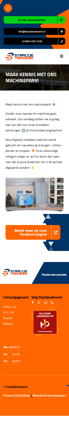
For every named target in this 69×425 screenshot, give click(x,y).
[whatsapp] (39, 302)
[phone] (52, 302)
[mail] (45, 302)
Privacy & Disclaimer (16, 395)
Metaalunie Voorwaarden (49, 395)
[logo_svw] (19, 54)
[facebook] (8, 8)
